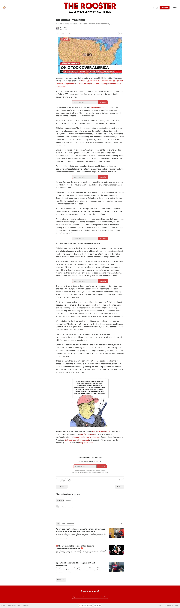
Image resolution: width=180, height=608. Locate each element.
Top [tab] (58, 523)
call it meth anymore (101, 431)
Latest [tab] (63, 523)
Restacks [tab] (68, 500)
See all (59, 580)
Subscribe (164, 8)
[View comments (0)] (64, 33)
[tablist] (64, 500)
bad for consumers (88, 434)
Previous (63, 487)
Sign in (174, 8)
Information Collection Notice (89, 472)
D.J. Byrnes (63, 27)
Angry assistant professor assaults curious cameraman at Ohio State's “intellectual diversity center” (80, 530)
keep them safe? (86, 443)
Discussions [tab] (70, 523)
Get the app (97, 605)
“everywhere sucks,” (98, 107)
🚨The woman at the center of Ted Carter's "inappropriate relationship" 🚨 (75, 547)
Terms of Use (99, 470)
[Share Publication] (157, 7)
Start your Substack (86, 605)
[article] (90, 534)
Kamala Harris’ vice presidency (86, 437)
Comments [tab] (60, 500)
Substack (161, 605)
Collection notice (25, 605)
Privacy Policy (104, 472)
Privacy (14, 605)
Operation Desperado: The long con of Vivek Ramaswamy (75, 564)
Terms (18, 605)
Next (118, 487)
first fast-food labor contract (77, 440)
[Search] (153, 7)
